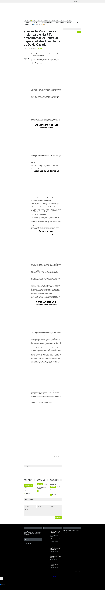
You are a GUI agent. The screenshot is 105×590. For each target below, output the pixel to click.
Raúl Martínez (26, 58)
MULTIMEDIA (68, 20)
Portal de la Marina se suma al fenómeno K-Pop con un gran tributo (28, 481)
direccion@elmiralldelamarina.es (68, 535)
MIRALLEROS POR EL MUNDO (31, 22)
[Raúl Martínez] (26, 54)
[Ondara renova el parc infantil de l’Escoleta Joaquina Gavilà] (42, 473)
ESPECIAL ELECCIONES (72, 22)
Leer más (54, 576)
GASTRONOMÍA (47, 20)
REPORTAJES (55, 20)
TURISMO (62, 20)
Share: (25, 456)
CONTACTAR (27, 24)
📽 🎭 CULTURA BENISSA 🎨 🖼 (38, 24)
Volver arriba (77, 571)
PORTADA (27, 20)
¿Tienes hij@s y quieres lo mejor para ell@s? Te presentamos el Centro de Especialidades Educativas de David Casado (42, 37)
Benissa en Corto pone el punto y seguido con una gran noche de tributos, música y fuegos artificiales (54, 482)
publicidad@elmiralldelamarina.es (69, 532)
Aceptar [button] (51, 576)
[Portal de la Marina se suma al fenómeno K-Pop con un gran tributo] (29, 473)
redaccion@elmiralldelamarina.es (69, 533)
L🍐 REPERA (33, 20)
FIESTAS (51, 559)
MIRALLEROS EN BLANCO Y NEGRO (46, 22)
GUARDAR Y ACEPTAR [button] (4, 589)
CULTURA (39, 20)
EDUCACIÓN (28, 48)
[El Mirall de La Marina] (52, 14)
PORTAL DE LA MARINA (61, 22)
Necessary (3, 584)
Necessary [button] (2, 583)
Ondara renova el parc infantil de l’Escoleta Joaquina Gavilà (41, 480)
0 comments (40, 48)
